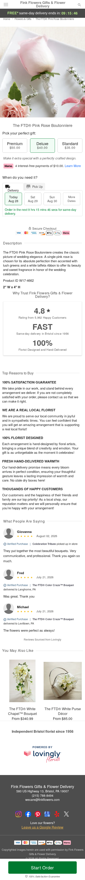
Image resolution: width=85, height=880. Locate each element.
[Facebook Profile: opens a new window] (28, 814)
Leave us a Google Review (42, 827)
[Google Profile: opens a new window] (47, 814)
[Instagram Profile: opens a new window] (18, 814)
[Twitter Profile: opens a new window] (66, 814)
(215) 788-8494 (42, 795)
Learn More (73, 166)
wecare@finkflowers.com (42, 799)
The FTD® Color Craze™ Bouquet (53, 585)
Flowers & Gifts (23, 19)
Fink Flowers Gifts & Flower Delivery (42, 4)
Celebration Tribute (44, 544)
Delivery (13, 189)
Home (6, 19)
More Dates (72, 199)
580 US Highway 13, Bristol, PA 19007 (42, 791)
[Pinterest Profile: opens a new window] (38, 814)
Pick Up (37, 186)
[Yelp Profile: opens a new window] (57, 814)
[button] (76, 870)
